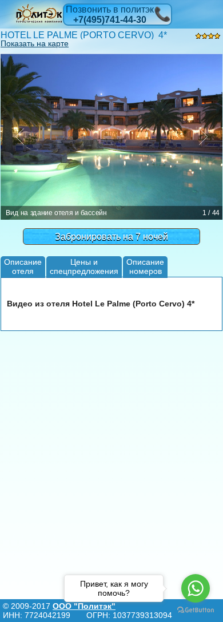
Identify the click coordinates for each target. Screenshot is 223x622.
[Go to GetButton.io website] (195, 610)
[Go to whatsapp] (195, 588)
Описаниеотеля (23, 266)
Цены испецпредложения (84, 266)
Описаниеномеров (145, 266)
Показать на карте (35, 43)
